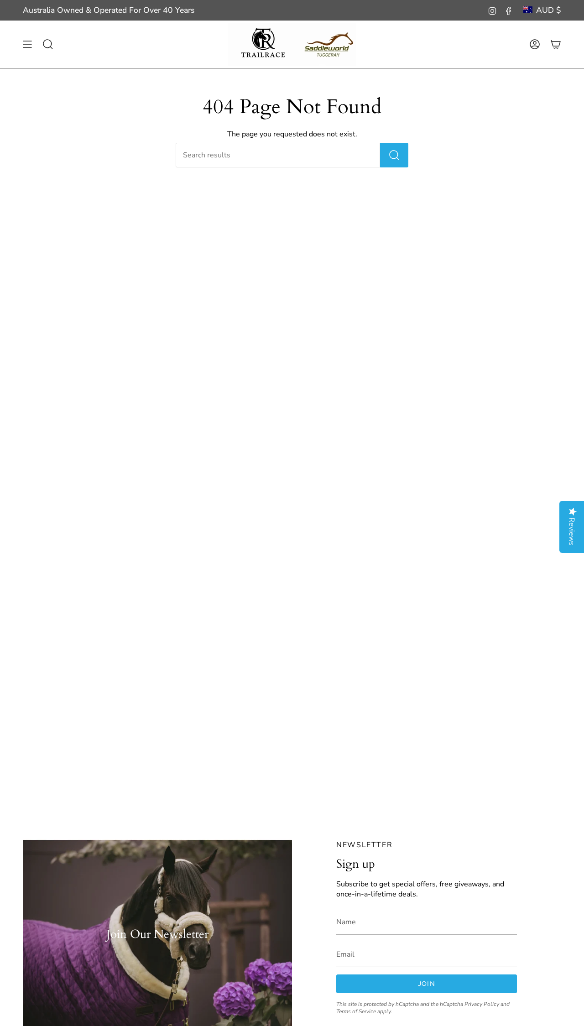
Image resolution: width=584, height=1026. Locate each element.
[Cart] (555, 44)
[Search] (394, 155)
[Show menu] (27, 44)
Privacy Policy (481, 1004)
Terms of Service (356, 1011)
